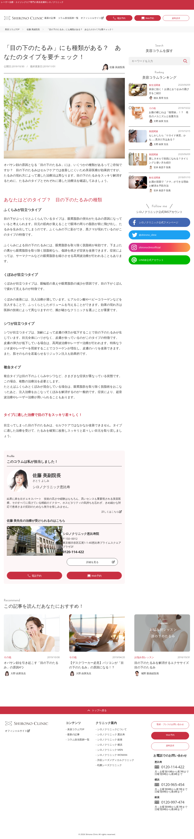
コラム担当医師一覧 (68, 18)
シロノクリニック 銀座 (109, 739)
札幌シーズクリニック (109, 765)
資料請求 (176, 18)
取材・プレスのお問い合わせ (170, 724)
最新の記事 (50, 18)
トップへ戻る (99, 710)
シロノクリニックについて (112, 729)
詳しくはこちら (110, 511)
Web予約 (170, 734)
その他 (7, 657)
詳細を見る (92, 562)
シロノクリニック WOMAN (112, 755)
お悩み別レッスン (144, 657)
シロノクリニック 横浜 (109, 744)
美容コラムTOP (12, 29)
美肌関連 (153, 131)
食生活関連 (154, 85)
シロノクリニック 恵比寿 (111, 734)
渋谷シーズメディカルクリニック (115, 760)
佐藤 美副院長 (33, 29)
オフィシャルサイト (91, 18)
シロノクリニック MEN (110, 749)
